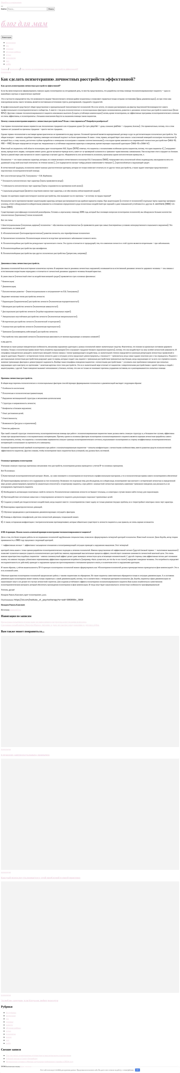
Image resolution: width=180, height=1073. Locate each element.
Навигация (6, 37)
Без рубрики (11, 1012)
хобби (8, 64)
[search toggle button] (2, 6)
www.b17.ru (15, 609)
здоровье (9, 48)
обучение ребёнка (13, 51)
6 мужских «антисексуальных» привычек (25, 754)
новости (9, 1025)
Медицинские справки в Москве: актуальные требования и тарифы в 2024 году (39, 1061)
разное (8, 1037)
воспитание (11, 42)
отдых (8, 55)
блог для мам (24, 23)
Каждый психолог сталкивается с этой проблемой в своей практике (40, 877)
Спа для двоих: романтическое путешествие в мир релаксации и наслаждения (38, 1055)
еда (7, 45)
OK (137, 1070)
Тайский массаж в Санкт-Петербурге (21, 1058)
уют (7, 61)
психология (11, 58)
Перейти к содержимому (11, 2)
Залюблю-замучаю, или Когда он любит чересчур (29, 1000)
